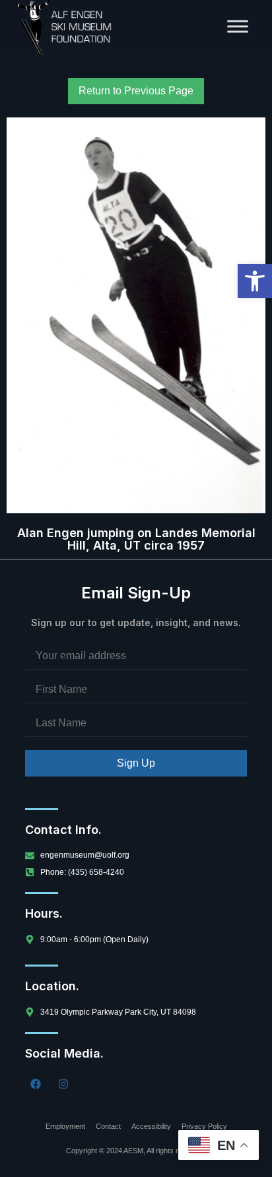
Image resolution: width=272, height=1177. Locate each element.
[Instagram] (63, 1084)
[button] (255, 281)
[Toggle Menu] (237, 26)
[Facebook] (35, 1084)
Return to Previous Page (136, 90)
